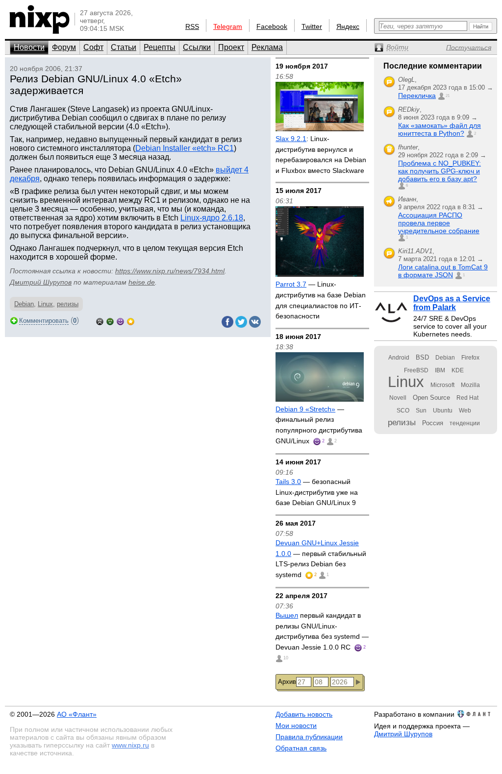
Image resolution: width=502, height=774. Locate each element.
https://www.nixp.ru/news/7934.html (170, 271)
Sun (421, 410)
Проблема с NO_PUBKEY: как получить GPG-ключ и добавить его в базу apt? (439, 171)
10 (285, 657)
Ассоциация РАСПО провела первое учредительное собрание (438, 223)
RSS (192, 26)
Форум (64, 47)
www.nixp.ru (130, 745)
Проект (231, 47)
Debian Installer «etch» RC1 (184, 148)
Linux (45, 304)
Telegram (227, 26)
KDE (458, 370)
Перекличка (417, 95)
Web (465, 410)
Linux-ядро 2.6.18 (211, 218)
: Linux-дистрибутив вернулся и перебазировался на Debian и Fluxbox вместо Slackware (321, 154)
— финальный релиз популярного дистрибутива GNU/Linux (319, 425)
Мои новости (296, 725)
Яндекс (347, 26)
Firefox (470, 358)
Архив (287, 681)
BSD (422, 357)
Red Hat (467, 398)
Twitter (311, 26)
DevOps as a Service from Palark (451, 303)
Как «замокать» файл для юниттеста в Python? (439, 129)
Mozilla (470, 385)
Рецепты (160, 47)
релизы (67, 304)
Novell (397, 398)
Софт (93, 47)
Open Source (431, 397)
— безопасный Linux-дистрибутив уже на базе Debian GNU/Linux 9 (317, 492)
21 (448, 96)
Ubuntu (442, 410)
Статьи (123, 47)
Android (398, 358)
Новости (29, 47)
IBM (440, 370)
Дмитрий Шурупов (41, 282)
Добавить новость (304, 714)
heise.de (141, 282)
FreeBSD (416, 370)
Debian (24, 304)
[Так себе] (110, 320)
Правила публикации (309, 737)
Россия (432, 423)
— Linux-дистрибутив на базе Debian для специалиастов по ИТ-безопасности (321, 300)
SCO (403, 410)
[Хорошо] (120, 320)
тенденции (465, 423)
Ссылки (197, 47)
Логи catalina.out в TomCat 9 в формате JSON (443, 271)
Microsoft (442, 385)
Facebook (271, 26)
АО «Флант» (77, 714)
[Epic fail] (99, 320)
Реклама (267, 47)
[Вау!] (130, 320)
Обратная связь (301, 748)
